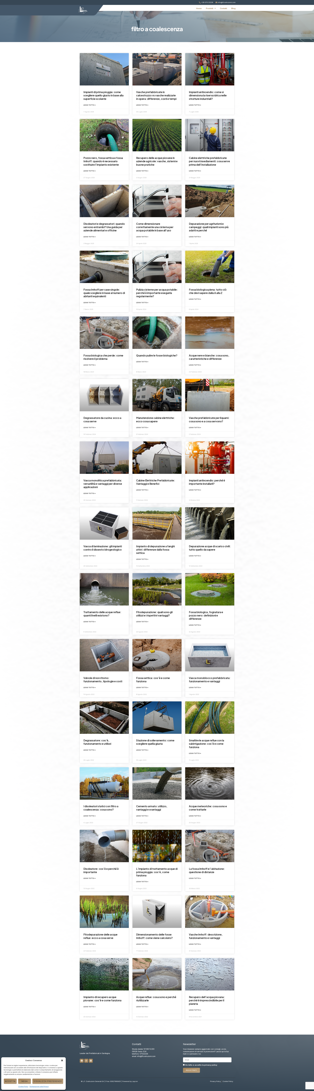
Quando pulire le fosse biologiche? (156, 355)
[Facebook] (82, 1061)
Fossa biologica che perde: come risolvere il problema (103, 357)
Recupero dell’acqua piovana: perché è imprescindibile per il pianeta (207, 1000)
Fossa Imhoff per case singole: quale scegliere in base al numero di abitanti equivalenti (104, 293)
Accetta (10, 1081)
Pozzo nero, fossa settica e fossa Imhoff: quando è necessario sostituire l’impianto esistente (103, 161)
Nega (24, 1081)
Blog (233, 8)
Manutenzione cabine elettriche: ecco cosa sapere (155, 419)
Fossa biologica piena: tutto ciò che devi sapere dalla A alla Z (207, 291)
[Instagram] (86, 1061)
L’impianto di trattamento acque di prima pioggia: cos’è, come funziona (156, 872)
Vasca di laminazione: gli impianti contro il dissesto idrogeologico (102, 548)
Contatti (223, 8)
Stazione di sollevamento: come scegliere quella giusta (155, 742)
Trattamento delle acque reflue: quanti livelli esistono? (102, 613)
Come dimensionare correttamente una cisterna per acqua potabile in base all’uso (154, 227)
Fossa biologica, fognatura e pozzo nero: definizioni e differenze (206, 615)
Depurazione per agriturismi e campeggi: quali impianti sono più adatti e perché (209, 227)
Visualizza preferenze (48, 1081)
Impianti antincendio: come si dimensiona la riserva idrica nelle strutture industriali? (208, 95)
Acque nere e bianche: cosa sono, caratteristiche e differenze (209, 357)
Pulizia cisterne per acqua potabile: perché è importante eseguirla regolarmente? (157, 293)
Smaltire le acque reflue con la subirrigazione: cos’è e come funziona (206, 744)
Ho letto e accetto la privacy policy (201, 1065)
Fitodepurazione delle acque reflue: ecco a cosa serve (100, 936)
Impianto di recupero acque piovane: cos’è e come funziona (102, 998)
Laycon (135, 1081)
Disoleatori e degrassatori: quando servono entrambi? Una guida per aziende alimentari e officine (104, 227)
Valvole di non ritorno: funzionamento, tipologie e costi (102, 679)
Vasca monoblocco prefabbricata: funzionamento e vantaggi (209, 679)
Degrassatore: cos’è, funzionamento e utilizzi (97, 742)
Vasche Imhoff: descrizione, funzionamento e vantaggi (205, 936)
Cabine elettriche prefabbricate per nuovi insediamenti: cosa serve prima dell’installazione (209, 161)
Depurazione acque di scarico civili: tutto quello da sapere (210, 548)
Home (199, 8)
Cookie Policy (23, 1086)
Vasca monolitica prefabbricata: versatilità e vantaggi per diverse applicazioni (102, 484)
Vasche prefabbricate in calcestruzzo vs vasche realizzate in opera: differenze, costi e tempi (156, 95)
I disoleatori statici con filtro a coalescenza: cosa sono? (100, 808)
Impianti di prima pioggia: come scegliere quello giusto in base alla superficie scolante (103, 95)
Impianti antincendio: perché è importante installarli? (207, 482)
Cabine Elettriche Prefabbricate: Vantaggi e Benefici (155, 482)
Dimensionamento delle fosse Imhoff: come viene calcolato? (154, 936)
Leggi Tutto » (89, 105)
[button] (62, 1060)
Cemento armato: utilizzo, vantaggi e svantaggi (151, 808)
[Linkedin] (91, 1061)
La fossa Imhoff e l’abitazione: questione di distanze (207, 870)
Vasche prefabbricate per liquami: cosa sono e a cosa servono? (209, 419)
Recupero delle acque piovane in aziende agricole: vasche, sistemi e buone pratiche (157, 161)
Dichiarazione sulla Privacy (39, 1086)
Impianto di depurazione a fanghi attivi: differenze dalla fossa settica (155, 550)
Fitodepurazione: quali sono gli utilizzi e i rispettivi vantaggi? (154, 613)
